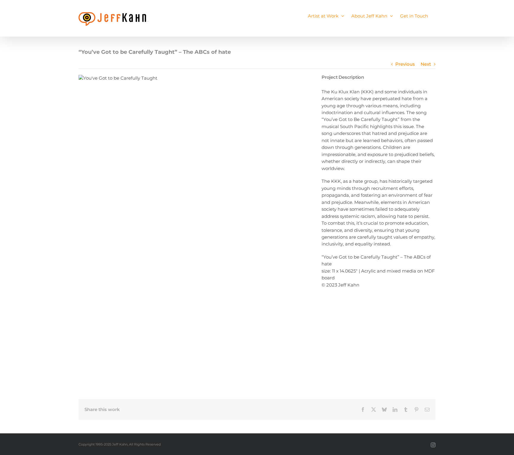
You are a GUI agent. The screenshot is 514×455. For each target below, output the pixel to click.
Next (426, 64)
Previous (405, 64)
